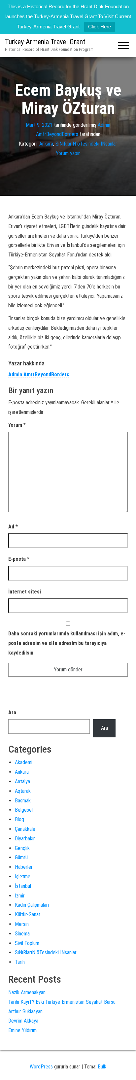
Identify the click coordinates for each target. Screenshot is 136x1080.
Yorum (17, 425)
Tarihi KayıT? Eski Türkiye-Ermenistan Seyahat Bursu (62, 1002)
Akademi (23, 762)
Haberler (24, 867)
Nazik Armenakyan (27, 992)
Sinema (22, 933)
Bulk (102, 1066)
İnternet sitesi (24, 592)
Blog (19, 819)
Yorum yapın (68, 153)
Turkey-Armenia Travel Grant (45, 42)
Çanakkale (25, 829)
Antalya (22, 781)
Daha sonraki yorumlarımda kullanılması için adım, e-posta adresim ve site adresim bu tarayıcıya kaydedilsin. (66, 643)
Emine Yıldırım (22, 1030)
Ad (13, 526)
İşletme (22, 876)
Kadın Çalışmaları (32, 905)
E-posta (18, 559)
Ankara (46, 144)
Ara (12, 712)
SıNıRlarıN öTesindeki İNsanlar (86, 144)
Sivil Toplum (27, 943)
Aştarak (23, 791)
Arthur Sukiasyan (25, 1011)
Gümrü (21, 857)
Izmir (20, 896)
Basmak (23, 800)
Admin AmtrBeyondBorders (38, 374)
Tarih (20, 962)
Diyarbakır (25, 838)
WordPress (41, 1066)
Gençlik (22, 848)
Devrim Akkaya (23, 1021)
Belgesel (24, 810)
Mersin (22, 924)
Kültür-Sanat (28, 914)
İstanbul (23, 886)
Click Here (99, 26)
